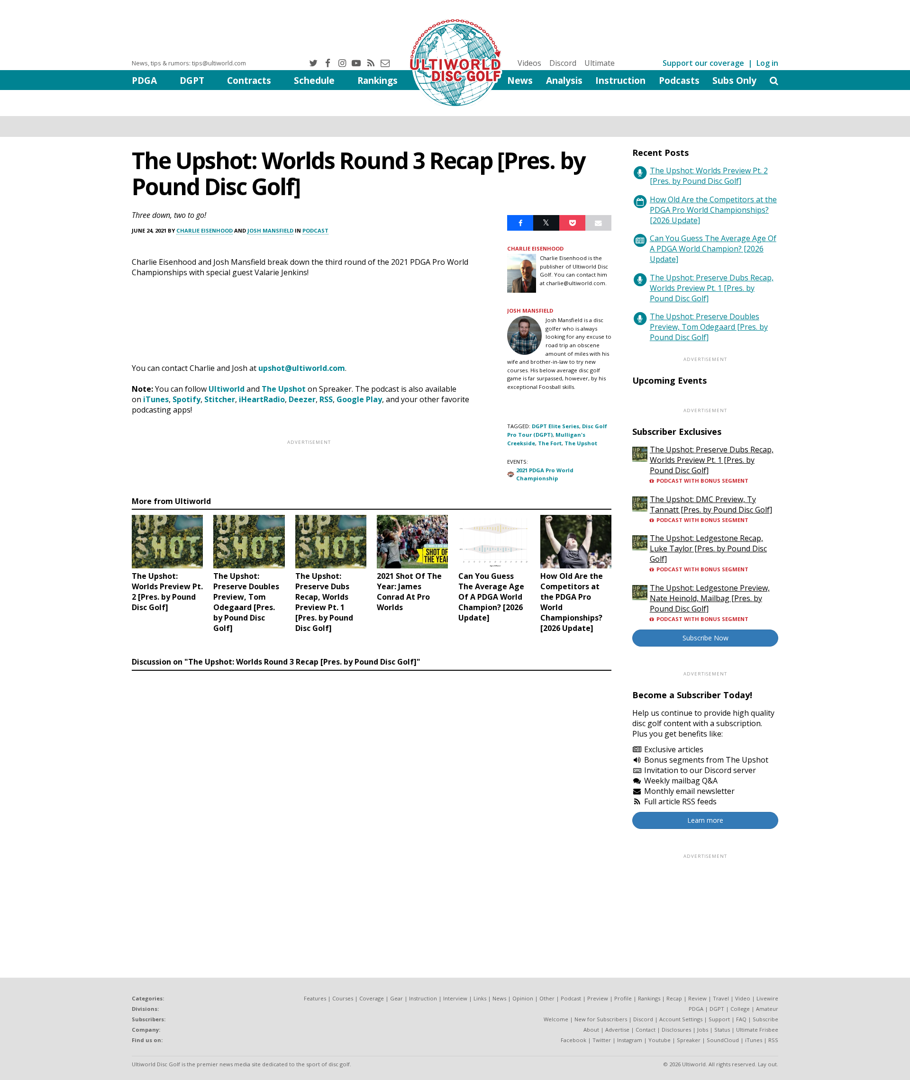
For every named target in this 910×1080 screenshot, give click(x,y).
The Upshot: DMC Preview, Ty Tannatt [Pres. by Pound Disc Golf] (711, 504)
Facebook (573, 1040)
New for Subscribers (600, 1019)
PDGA (144, 80)
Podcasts (679, 80)
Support (719, 1019)
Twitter (601, 1040)
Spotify (186, 399)
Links (479, 998)
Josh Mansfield (270, 230)
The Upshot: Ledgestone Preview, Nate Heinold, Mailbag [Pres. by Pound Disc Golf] (710, 598)
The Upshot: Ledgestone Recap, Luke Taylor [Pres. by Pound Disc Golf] (708, 548)
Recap (674, 998)
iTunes (156, 399)
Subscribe (765, 1019)
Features (315, 998)
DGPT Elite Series (555, 426)
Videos (529, 63)
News (520, 80)
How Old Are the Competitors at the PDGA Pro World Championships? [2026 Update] (713, 209)
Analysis (564, 80)
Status (722, 1029)
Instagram (629, 1040)
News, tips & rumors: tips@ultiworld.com (189, 63)
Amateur (767, 1008)
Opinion (522, 998)
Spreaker (689, 1040)
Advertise (617, 1029)
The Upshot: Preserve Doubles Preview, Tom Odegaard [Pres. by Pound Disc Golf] (709, 326)
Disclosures (676, 1029)
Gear (396, 998)
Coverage (371, 998)
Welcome (556, 1019)
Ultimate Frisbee (757, 1029)
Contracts (249, 80)
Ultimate (599, 63)
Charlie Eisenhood (204, 230)
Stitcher (219, 399)
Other (547, 998)
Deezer (302, 399)
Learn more (705, 820)
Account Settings (680, 1019)
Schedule (314, 80)
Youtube (659, 1040)
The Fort (550, 443)
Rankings (377, 80)
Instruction (620, 80)
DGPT (192, 80)
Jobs (702, 1029)
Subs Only (734, 80)
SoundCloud (723, 1040)
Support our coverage (703, 63)
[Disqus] (371, 804)
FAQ (741, 1019)
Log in (767, 63)
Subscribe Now (705, 637)
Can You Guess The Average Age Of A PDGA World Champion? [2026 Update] (713, 248)
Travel (721, 998)
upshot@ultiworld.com (301, 368)
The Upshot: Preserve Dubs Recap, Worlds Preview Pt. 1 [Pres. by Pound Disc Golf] (712, 288)
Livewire (767, 998)
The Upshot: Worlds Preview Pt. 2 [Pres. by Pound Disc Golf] (709, 175)
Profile (623, 998)
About (591, 1029)
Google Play (359, 399)
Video (742, 998)
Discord (562, 63)
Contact (645, 1029)
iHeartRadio (262, 399)
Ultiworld (227, 389)
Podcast (315, 230)
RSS (326, 399)
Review (697, 998)
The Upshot (284, 389)
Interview (455, 998)
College (740, 1008)
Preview (597, 998)
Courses (342, 998)
